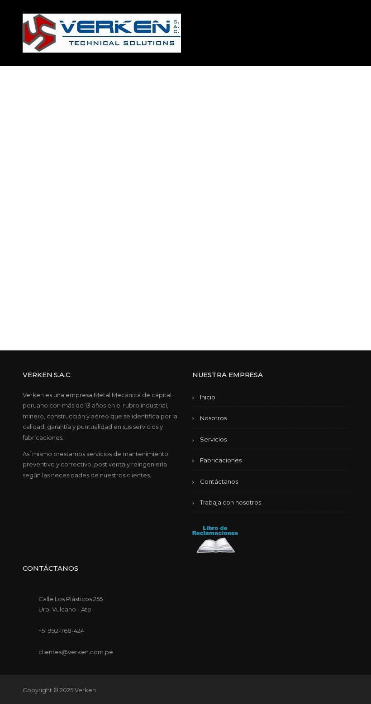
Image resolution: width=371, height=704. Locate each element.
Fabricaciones (221, 460)
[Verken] (102, 32)
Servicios (213, 439)
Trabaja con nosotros (230, 502)
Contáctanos (219, 481)
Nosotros (213, 418)
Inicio (207, 397)
